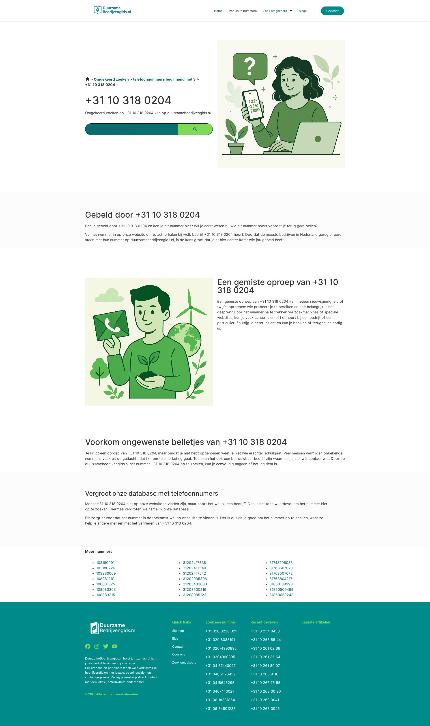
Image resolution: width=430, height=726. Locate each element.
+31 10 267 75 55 (265, 682)
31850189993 (281, 584)
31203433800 (195, 584)
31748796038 (281, 562)
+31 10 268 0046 (265, 708)
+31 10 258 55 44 (266, 639)
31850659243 (281, 595)
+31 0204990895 (220, 657)
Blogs (303, 11)
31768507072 (281, 573)
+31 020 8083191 (220, 639)
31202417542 (194, 573)
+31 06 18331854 (220, 700)
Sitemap (178, 630)
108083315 (105, 595)
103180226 (105, 568)
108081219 (105, 578)
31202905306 (195, 578)
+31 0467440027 (219, 691)
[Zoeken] (195, 129)
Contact (177, 646)
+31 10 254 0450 (265, 631)
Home (218, 11)
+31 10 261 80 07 (265, 665)
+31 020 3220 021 (221, 631)
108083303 (106, 589)
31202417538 (194, 562)
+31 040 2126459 (220, 674)
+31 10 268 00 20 (266, 691)
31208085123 (194, 595)
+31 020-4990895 (221, 648)
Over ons (178, 654)
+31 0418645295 (219, 682)
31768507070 (281, 568)
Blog (175, 638)
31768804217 (280, 578)
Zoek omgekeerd (275, 11)
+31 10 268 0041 (265, 700)
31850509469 (281, 589)
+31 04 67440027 (220, 665)
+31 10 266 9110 (264, 674)
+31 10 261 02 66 (265, 648)
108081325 (105, 584)
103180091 (105, 562)
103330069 (106, 573)
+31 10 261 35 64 (265, 657)
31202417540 (194, 568)
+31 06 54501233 (220, 708)
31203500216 (194, 589)
